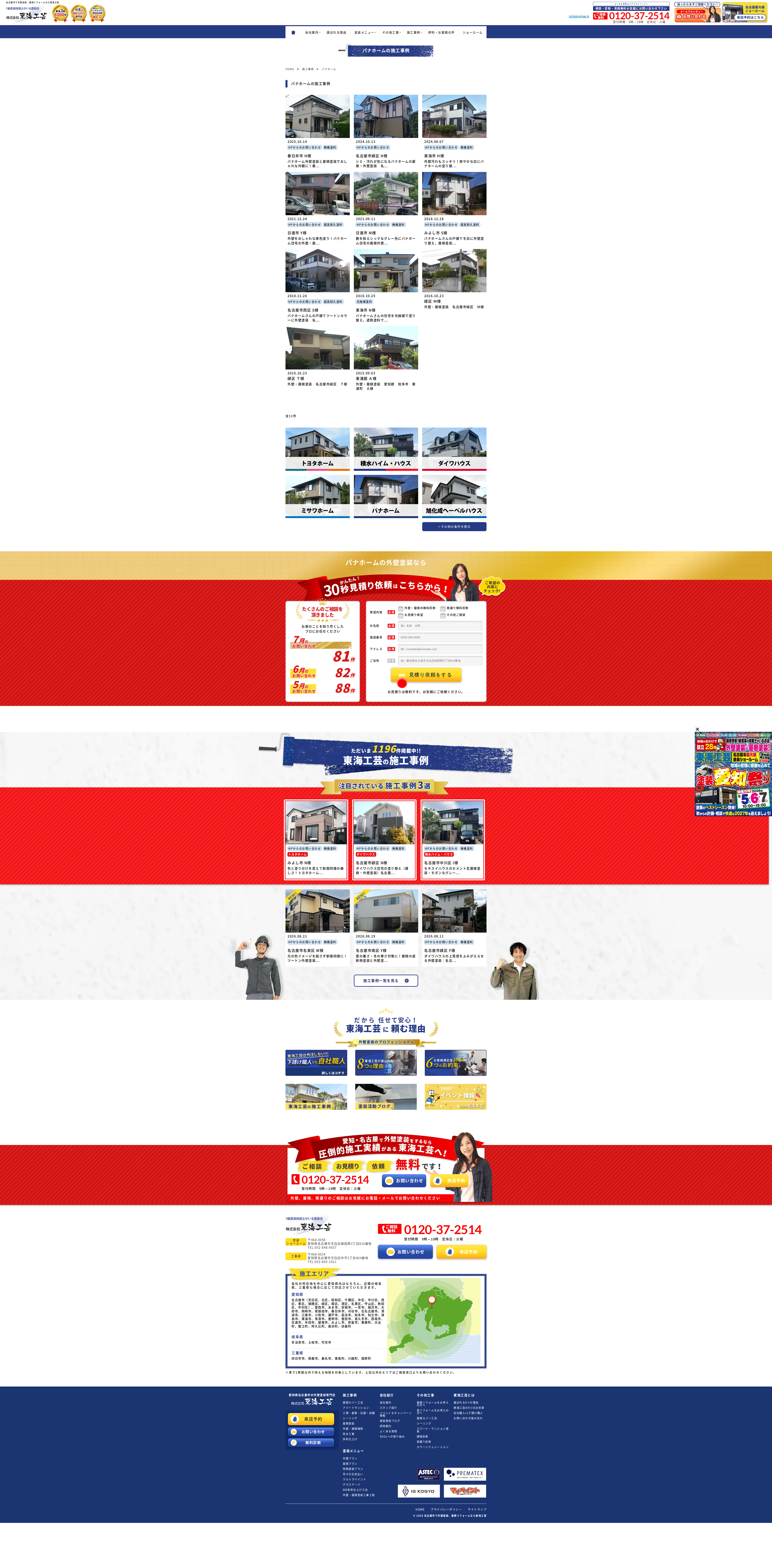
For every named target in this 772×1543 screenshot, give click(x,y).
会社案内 (385, 1402)
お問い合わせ (313, 1432)
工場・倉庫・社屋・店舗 (359, 1413)
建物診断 (422, 1436)
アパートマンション (356, 1407)
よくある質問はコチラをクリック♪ (631, 4)
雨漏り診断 (424, 1441)
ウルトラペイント (354, 1479)
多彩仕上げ (350, 1439)
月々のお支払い (353, 1474)
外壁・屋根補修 (353, 1428)
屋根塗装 (348, 1423)
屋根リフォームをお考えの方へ (433, 1403)
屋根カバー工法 (353, 1402)
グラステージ (351, 1484)
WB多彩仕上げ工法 (355, 1489)
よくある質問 (388, 1431)
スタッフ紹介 (388, 1407)
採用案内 (385, 1426)
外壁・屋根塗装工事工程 (359, 1495)
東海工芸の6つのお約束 (469, 1407)
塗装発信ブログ (390, 1421)
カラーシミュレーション (433, 1447)
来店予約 (313, 1419)
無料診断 (313, 1442)
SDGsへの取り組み (392, 1436)
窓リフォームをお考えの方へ (433, 1411)
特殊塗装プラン (353, 1469)
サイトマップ (477, 1509)
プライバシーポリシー (446, 1509)
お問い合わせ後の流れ (468, 1418)
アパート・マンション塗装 (433, 1430)
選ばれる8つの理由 (466, 1402)
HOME (420, 1509)
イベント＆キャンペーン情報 (396, 1414)
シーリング (350, 1418)
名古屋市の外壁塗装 (312, 1395)
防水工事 (348, 1434)
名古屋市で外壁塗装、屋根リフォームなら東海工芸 (455, 1515)
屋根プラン (350, 1463)
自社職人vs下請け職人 (468, 1413)
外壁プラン (350, 1458)
